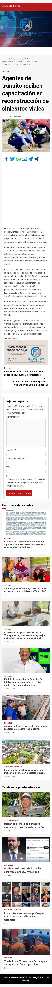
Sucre (16, 820)
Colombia (8, 865)
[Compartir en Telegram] (30, 158)
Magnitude (38, 977)
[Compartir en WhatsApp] (18, 158)
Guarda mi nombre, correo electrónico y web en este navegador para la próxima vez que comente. (26, 482)
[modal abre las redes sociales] (36, 158)
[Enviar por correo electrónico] (24, 158)
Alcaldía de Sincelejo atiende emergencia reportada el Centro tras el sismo (26, 707)
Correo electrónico (16, 458)
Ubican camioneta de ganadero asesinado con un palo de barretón (26, 804)
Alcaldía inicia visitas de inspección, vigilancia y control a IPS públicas (30, 381)
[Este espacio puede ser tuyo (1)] (26, 352)
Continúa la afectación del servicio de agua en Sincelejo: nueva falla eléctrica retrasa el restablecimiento (26, 522)
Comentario (12, 416)
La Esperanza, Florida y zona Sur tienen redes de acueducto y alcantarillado (24, 371)
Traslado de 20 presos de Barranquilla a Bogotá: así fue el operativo (26, 942)
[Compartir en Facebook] (6, 158)
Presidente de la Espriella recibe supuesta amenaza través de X (26, 849)
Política (18, 910)
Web (8, 467)
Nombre (11, 450)
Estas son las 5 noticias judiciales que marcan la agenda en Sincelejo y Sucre (26, 751)
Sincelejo (6, 71)
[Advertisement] (26, 192)
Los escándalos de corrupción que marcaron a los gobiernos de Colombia (26, 894)
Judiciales (8, 767)
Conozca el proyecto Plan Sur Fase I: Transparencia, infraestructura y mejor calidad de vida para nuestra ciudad (26, 613)
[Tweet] (12, 158)
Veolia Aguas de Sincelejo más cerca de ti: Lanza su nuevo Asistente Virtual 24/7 (26, 569)
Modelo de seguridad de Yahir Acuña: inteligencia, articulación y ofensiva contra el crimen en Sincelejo (26, 660)
